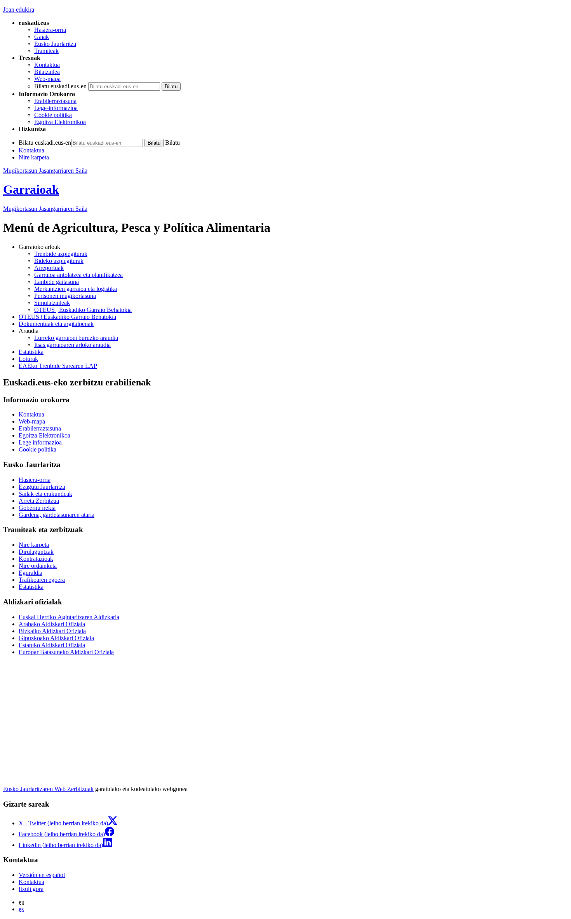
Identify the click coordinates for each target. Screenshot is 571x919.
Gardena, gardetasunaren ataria (56, 514)
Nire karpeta (34, 157)
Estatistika (31, 351)
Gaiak (41, 36)
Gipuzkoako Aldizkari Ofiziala (56, 638)
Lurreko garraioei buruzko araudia (76, 337)
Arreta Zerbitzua (39, 500)
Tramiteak (46, 50)
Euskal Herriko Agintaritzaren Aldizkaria (69, 617)
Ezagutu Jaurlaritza (42, 486)
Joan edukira (18, 9)
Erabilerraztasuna (55, 101)
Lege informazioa (40, 442)
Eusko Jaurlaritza (55, 43)
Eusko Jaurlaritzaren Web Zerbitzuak (48, 789)
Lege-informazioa (56, 108)
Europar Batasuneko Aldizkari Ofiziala (66, 652)
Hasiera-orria (50, 29)
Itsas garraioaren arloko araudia (72, 344)
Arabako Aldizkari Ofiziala (52, 624)
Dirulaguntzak (36, 551)
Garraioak (31, 189)
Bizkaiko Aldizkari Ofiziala (52, 631)
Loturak (28, 358)
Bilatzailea (47, 71)
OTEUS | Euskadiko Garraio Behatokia (83, 309)
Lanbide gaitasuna (56, 281)
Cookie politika (53, 115)
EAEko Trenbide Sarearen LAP (58, 365)
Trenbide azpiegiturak (60, 253)
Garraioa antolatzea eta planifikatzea (78, 274)
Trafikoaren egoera (42, 579)
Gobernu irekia (37, 507)
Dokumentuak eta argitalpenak (56, 323)
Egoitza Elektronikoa (60, 122)
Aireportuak (49, 267)
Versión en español (42, 875)
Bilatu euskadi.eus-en (60, 86)
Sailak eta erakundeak (45, 493)
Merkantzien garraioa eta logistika (75, 288)
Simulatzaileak (52, 302)
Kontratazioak (36, 558)
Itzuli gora (31, 889)
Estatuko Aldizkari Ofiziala (52, 645)
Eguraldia (30, 572)
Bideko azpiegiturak (59, 260)
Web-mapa (47, 78)
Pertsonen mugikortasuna (65, 295)
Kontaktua (47, 64)
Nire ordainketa (38, 565)
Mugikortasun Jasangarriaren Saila (45, 170)
